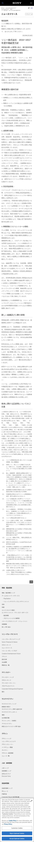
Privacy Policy (8, 824)
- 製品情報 (6, 615)
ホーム (2, 7)
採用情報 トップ (6, 771)
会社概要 (4, 662)
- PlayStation (7, 598)
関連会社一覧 (5, 665)
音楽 (3, 604)
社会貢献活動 (5, 718)
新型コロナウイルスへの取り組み (11, 726)
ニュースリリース (5, 9)
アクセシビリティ (7, 723)
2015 (11, 9)
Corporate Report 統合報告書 (10, 797)
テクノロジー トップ (8, 677)
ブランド (4, 656)
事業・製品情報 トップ (8, 593)
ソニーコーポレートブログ (9, 650)
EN (32, 8)
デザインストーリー (7, 744)
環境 (3, 715)
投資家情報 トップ (7, 788)
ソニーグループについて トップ (11, 639)
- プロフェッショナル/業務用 (11, 618)
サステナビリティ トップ (9, 704)
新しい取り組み (6, 627)
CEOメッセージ (6, 645)
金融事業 (4, 624)
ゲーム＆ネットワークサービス (11, 596)
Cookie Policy (12, 820)
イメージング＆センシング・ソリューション (14, 621)
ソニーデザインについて (9, 741)
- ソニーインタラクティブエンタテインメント (16, 601)
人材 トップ (5, 768)
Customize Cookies (17, 828)
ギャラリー (5, 750)
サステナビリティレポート (9, 712)
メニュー (28, 14)
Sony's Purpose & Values (9, 642)
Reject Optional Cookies (17, 833)
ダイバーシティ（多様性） (9, 720)
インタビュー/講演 (7, 747)
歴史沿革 (4, 659)
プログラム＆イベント (8, 686)
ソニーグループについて (11, 7)
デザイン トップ (6, 738)
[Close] (32, 801)
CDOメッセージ (6, 680)
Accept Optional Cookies (17, 838)
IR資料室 (4, 794)
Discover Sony (6, 776)
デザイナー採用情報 (7, 753)
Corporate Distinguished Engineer (12, 689)
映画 (3, 607)
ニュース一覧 (5, 756)
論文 (3, 691)
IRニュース (5, 791)
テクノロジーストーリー (9, 683)
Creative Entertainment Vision (11, 653)
